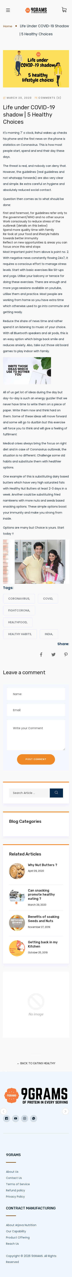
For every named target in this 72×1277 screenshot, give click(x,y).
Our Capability (16, 1231)
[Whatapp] (33, 1118)
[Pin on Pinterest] (65, 653)
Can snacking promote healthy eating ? (41, 895)
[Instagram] (24, 1118)
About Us (12, 1172)
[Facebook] (6, 1118)
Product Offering (18, 1237)
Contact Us (14, 1178)
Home (7, 26)
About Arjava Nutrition (21, 1225)
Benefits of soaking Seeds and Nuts (43, 919)
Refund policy (15, 1190)
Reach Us (12, 1244)
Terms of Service (18, 1184)
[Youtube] (15, 1118)
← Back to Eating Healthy (36, 1063)
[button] (3, 1111)
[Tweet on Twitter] (53, 653)
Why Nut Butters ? (42, 865)
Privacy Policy (15, 1197)
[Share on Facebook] (40, 653)
